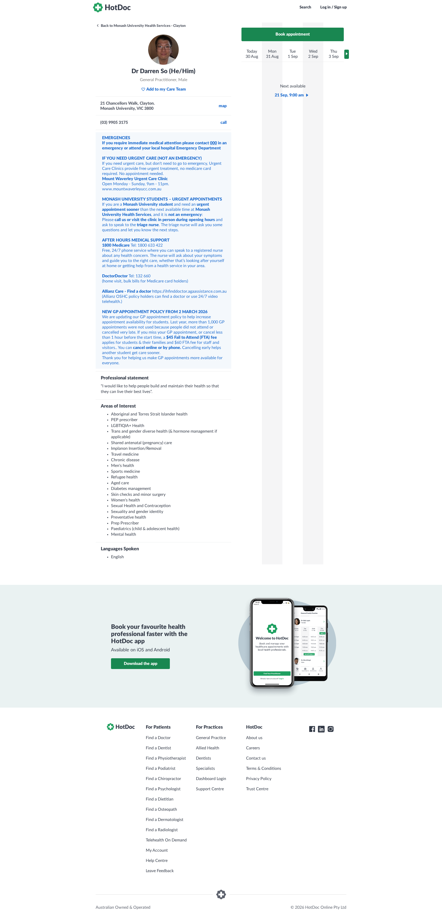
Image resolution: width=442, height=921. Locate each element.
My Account (157, 850)
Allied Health (207, 748)
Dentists (203, 758)
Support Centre (210, 789)
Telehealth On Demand (166, 840)
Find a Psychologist (163, 789)
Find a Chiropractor (163, 779)
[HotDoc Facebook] (312, 729)
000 (213, 143)
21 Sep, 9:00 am (289, 95)
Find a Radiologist (162, 830)
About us (254, 738)
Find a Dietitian (159, 799)
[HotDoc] (112, 7)
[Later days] (346, 54)
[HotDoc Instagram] (330, 729)
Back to (143, 26)
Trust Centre (257, 789)
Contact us (256, 758)
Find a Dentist (158, 748)
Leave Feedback (160, 871)
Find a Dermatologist (164, 820)
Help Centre (157, 861)
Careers (253, 748)
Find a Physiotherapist (166, 758)
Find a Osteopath (161, 809)
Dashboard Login (211, 779)
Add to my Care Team (166, 89)
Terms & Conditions (263, 768)
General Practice (211, 738)
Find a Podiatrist (160, 768)
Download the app (140, 664)
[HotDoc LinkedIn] (321, 729)
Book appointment (292, 34)
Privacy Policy (258, 779)
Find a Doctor (158, 738)
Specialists (205, 768)
